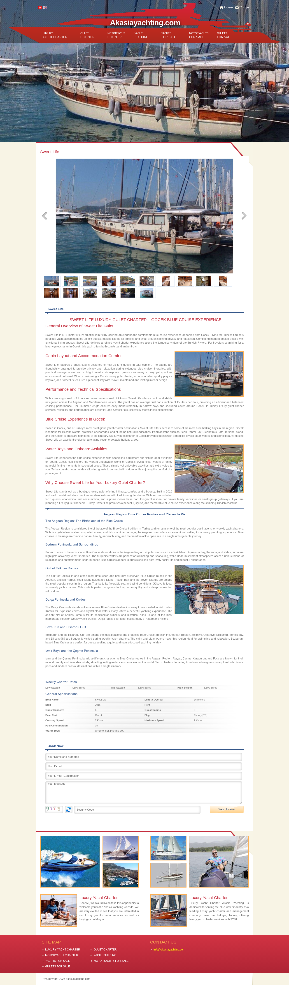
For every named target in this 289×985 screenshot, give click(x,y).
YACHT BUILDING (105, 955)
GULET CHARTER (105, 949)
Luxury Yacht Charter (98, 897)
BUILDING (141, 35)
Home (228, 7)
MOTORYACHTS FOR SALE (111, 960)
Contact (245, 7)
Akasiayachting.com (145, 22)
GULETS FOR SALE (57, 966)
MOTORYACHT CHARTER (61, 955)
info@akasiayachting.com (169, 949)
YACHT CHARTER (55, 35)
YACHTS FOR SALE (57, 960)
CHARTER (87, 35)
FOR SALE (168, 35)
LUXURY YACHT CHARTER (62, 949)
